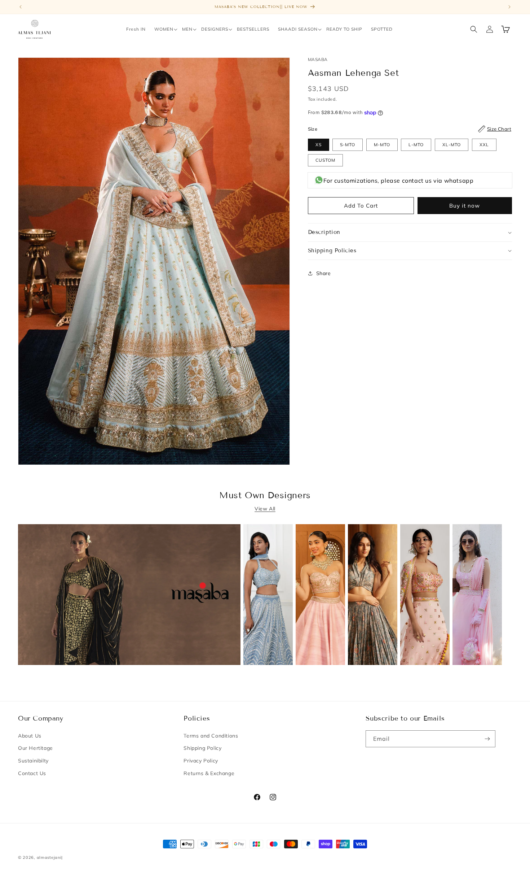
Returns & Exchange (209, 773)
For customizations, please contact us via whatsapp (398, 180)
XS (318, 144)
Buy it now (464, 205)
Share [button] (323, 273)
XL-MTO (451, 144)
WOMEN (163, 29)
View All (265, 508)
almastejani (49, 857)
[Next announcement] (509, 7)
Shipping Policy (202, 748)
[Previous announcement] (20, 7)
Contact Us (32, 773)
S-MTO (347, 144)
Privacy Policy (201, 760)
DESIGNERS (214, 29)
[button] (164, 29)
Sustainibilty (33, 760)
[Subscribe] (487, 738)
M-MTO (382, 144)
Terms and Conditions (211, 735)
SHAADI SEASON (298, 29)
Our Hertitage (35, 748)
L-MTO (416, 144)
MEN (187, 29)
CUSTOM (325, 160)
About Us (29, 735)
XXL (484, 144)
